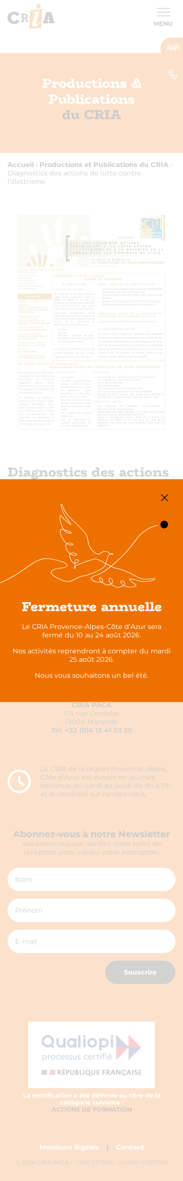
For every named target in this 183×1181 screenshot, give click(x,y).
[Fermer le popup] (164, 498)
